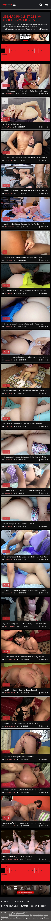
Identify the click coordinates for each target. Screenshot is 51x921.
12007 (4, 55)
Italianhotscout (10, 659)
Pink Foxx (8, 127)
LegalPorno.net (6, 4)
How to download (10, 906)
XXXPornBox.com (38, 906)
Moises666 (8, 293)
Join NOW (5, 901)
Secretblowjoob (10, 626)
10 (41, 50)
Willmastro (8, 260)
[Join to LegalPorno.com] (25, 41)
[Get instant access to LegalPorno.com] (25, 894)
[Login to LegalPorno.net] (46, 5)
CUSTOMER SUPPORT (20, 901)
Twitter (24, 906)
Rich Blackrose (10, 227)
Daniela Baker (9, 94)
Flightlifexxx (9, 160)
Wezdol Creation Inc (11, 859)
